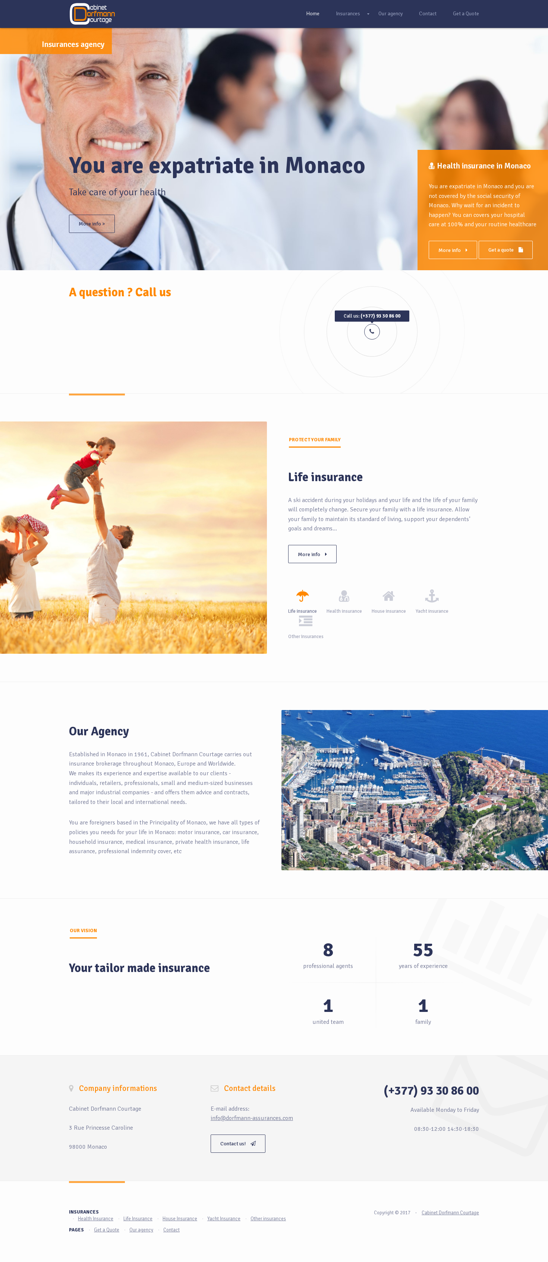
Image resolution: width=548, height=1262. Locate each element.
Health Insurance (95, 1219)
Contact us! (233, 1143)
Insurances (348, 13)
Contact (428, 13)
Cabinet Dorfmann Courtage (450, 1213)
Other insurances (268, 1219)
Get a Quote (466, 13)
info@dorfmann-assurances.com (252, 1118)
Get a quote (495, 250)
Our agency (390, 13)
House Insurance (180, 1219)
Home (312, 13)
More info (444, 250)
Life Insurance (137, 1219)
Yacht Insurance (223, 1219)
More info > (92, 224)
